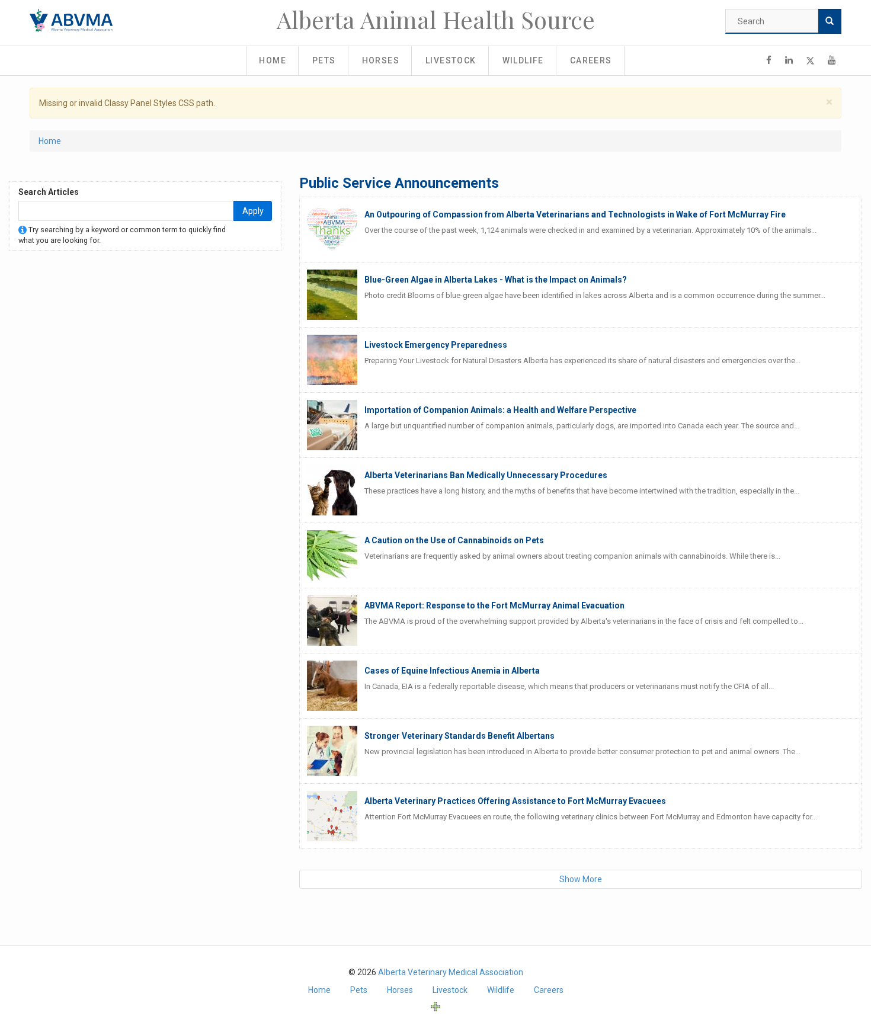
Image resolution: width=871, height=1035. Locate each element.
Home (272, 60)
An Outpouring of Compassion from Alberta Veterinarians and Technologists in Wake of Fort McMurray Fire (575, 214)
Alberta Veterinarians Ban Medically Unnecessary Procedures (485, 475)
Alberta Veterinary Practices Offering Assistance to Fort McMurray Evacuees (515, 801)
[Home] (71, 20)
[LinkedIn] (789, 60)
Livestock (450, 60)
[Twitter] (810, 60)
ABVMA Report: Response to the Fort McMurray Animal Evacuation (494, 605)
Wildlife (523, 60)
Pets (324, 60)
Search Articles (48, 192)
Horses (380, 60)
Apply (253, 211)
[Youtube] (831, 60)
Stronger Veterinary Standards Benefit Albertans (459, 736)
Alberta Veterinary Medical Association (450, 972)
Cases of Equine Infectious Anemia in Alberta (452, 670)
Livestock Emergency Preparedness (435, 345)
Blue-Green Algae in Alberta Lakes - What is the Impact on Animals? (495, 279)
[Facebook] (768, 60)
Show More (580, 879)
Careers (591, 60)
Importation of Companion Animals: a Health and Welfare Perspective (500, 410)
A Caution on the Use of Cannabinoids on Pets (454, 540)
